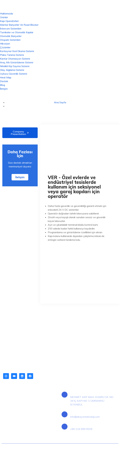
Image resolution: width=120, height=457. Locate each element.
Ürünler (4, 17)
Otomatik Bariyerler (11, 36)
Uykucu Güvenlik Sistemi (13, 73)
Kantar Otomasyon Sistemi (15, 58)
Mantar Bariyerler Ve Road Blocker (19, 24)
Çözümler (5, 47)
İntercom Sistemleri (10, 28)
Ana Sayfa (60, 102)
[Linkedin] (22, 376)
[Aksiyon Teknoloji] (60, 5)
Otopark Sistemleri (10, 39)
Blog (2, 85)
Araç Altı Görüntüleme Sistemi (16, 62)
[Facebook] (30, 376)
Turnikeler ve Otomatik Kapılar (16, 32)
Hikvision (5, 43)
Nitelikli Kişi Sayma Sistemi (14, 66)
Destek (4, 81)
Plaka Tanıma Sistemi (12, 54)
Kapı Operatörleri (9, 21)
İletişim (4, 88)
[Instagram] (6, 376)
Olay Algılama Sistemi (12, 69)
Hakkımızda (6, 13)
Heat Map (5, 77)
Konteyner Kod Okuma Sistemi (17, 51)
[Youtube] (14, 376)
